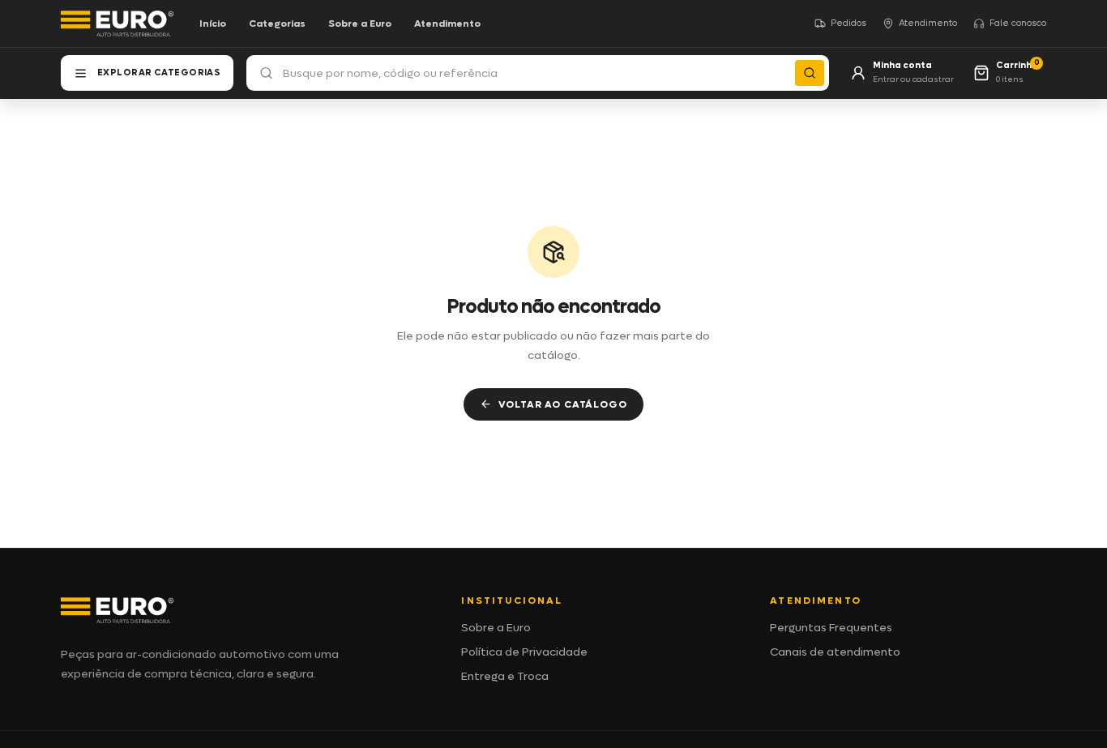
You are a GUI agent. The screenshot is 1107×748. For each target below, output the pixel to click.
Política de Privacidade (524, 652)
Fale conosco (1017, 23)
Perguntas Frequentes (831, 627)
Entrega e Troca (505, 676)
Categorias (277, 23)
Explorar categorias (158, 72)
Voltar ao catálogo (562, 404)
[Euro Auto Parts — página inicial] (117, 23)
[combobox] (537, 73)
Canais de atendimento (835, 652)
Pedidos (848, 23)
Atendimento (447, 23)
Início (212, 23)
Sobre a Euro (359, 23)
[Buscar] (809, 73)
